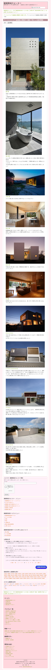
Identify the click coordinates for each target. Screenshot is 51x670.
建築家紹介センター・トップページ (12, 500)
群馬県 (16, 575)
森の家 (7, 91)
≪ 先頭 (11, 562)
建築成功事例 (8, 603)
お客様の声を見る (41, 567)
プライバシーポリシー (10, 649)
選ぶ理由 (7, 532)
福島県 (26, 573)
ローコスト (27, 585)
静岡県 (38, 575)
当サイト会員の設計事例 (10, 612)
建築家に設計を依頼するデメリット (12, 506)
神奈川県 (30, 575)
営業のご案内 (8, 652)
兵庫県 (16, 576)
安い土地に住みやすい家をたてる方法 (13, 621)
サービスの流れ (8, 517)
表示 (5, 22)
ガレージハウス (38, 631)
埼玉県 (19, 575)
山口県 (42, 576)
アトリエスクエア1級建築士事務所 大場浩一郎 (15, 15)
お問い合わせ (8, 525)
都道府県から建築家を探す (11, 611)
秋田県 (19, 573)
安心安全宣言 (10, 12)
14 (32, 562)
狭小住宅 (21, 631)
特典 (6, 519)
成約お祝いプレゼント (10, 604)
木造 (10, 584)
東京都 (26, 575)
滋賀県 (6, 576)
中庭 (34, 585)
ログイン (15, 12)
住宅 (5, 584)
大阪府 (13, 576)
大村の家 (8, 196)
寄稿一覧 (7, 622)
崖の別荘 (8, 156)
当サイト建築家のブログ (10, 614)
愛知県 (41, 575)
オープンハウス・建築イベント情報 (13, 619)
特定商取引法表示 (9, 653)
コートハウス (37, 632)
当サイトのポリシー (10, 647)
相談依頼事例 (38, 10)
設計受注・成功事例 (10, 639)
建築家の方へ (9, 638)
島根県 (31, 576)
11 (26, 562)
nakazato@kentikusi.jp (27, 666)
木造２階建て (43, 584)
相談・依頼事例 (38, 592)
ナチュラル (34, 584)
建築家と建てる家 (8, 631)
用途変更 (30, 632)
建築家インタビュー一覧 (10, 618)
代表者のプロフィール (10, 646)
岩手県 (12, 573)
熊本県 (28, 578)
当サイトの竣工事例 (10, 616)
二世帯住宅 (32, 631)
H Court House (9, 464)
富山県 (33, 573)
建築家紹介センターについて (11, 650)
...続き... (6, 588)
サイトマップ (17, 593)
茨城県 (9, 575)
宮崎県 (35, 578)
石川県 (37, 573)
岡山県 (35, 576)
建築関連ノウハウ (9, 615)
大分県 (31, 578)
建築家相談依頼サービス (10, 515)
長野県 (5, 575)
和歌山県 (24, 576)
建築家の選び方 (8, 509)
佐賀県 (21, 578)
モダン (21, 585)
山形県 (23, 573)
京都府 (9, 576)
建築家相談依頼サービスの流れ (22, 10)
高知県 (14, 578)
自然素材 (17, 584)
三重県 (45, 575)
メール (6, 481)
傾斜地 (17, 631)
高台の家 (8, 228)
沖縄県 (43, 578)
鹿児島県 (39, 578)
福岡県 (17, 578)
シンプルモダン (25, 584)
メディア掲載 (8, 655)
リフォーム (25, 631)
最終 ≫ (39, 562)
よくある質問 (8, 533)
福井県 (40, 573)
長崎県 (24, 578)
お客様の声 (32, 10)
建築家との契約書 (9, 507)
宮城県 (16, 573)
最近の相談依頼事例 (9, 524)
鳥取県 (28, 576)
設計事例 (10, 22)
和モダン (15, 585)
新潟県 (30, 573)
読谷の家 (8, 265)
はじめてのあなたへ (9, 502)
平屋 (33, 632)
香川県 (7, 578)
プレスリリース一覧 (10, 656)
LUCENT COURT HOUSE (12, 368)
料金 (42, 10)
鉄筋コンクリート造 (20, 632)
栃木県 (12, 575)
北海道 (5, 573)
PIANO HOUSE (9, 445)
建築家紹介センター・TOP (9, 10)
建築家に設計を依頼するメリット (12, 504)
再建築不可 (13, 632)
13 (30, 562)
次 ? (36, 562)
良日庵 (7, 299)
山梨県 (44, 573)
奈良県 (20, 576)
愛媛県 (10, 578)
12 (28, 562)
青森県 (9, 573)
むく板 (9, 585)
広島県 (38, 576)
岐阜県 (34, 575)
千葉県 (23, 575)
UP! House (8, 407)
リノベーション (41, 585)
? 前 (15, 562)
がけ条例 (26, 632)
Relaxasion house (9, 333)
